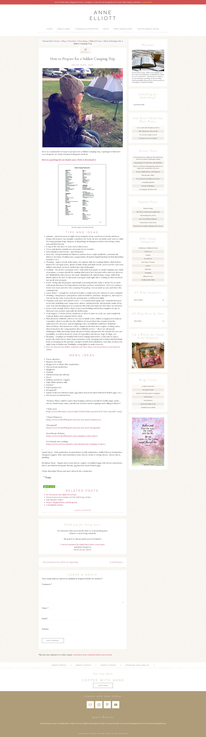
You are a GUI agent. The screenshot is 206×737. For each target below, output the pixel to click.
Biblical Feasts (79, 65)
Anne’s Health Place (61, 723)
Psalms (148, 255)
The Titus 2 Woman (148, 262)
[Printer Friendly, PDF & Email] (49, 486)
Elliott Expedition (91, 723)
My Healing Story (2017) (148, 215)
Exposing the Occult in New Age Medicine (148, 163)
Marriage (148, 269)
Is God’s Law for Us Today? (148, 138)
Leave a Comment (82, 510)
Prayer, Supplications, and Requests (148, 172)
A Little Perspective (148, 386)
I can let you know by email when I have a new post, (82, 544)
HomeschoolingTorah (156, 723)
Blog (90, 65)
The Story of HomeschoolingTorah (148, 212)
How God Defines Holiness (148, 219)
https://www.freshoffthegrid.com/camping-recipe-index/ (72, 436)
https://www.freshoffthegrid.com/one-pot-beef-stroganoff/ (73, 428)
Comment (47, 584)
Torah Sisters (148, 400)
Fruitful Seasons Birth (148, 407)
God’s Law (148, 251)
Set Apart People (148, 390)
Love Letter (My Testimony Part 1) (148, 127)
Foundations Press (137, 723)
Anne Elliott (103, 15)
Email (45, 618)
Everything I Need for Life (148, 189)
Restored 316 (121, 733)
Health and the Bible (148, 280)
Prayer (148, 265)
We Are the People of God (148, 135)
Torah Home (148, 397)
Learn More (103, 685)
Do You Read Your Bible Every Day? (148, 179)
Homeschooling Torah (148, 404)
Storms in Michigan (148, 186)
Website (45, 629)
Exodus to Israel (120, 723)
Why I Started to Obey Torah (148, 131)
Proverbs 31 (148, 258)
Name (45, 608)
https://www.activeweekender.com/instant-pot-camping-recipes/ (75, 444)
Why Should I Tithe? (148, 175)
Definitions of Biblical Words (148, 248)
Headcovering (148, 208)
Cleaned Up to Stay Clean (148, 222)
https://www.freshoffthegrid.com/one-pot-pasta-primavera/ (73, 420)
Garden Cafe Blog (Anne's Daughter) (148, 393)
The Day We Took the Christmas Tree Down (148, 226)
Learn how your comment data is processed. (92, 655)
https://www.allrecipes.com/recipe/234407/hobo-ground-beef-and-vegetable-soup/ (84, 411)
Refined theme (104, 733)
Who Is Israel (77, 723)
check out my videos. (83, 550)
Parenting (148, 273)
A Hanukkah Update (148, 182)
